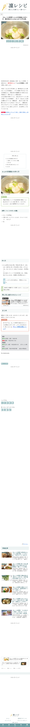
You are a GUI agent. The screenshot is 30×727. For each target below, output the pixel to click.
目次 (13, 155)
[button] (22, 41)
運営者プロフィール (22, 718)
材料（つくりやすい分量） (14, 160)
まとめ (8, 166)
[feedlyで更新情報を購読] (7, 410)
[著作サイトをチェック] (2, 410)
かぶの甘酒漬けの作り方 (12, 158)
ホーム (7, 718)
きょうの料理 (5, 363)
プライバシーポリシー (22, 720)
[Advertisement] (15, 64)
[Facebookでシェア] (11, 41)
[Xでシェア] (8, 41)
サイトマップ (8, 720)
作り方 (9, 162)
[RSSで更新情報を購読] (10, 410)
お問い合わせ (15, 722)
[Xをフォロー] (5, 410)
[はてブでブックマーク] (15, 41)
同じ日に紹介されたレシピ (12, 164)
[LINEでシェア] (18, 41)
